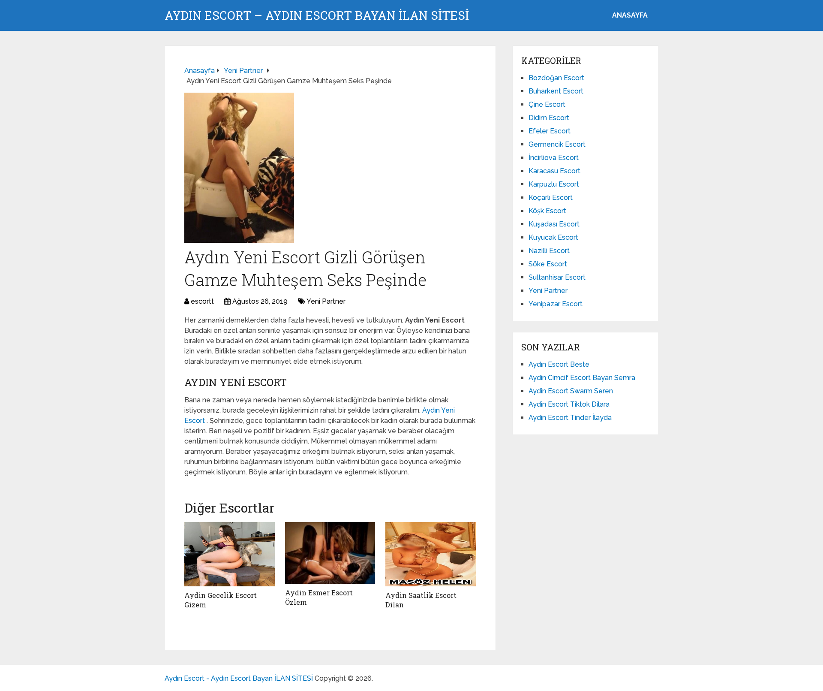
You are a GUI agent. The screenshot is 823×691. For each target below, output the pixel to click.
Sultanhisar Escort (557, 277)
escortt (202, 301)
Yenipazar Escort (556, 304)
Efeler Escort (550, 131)
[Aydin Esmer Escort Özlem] (330, 553)
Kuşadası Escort (554, 224)
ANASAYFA (630, 15)
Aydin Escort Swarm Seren (571, 391)
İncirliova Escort (554, 158)
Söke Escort (548, 264)
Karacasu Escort (554, 171)
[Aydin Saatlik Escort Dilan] (430, 554)
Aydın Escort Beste (559, 364)
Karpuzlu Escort (554, 184)
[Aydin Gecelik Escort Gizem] (229, 554)
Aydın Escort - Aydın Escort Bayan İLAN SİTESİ (239, 678)
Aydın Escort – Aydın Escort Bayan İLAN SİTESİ (317, 15)
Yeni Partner (325, 301)
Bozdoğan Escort (556, 78)
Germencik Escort (557, 144)
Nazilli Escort (549, 251)
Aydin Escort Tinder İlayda (570, 417)
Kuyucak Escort (553, 237)
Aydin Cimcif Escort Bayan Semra (582, 378)
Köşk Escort (547, 211)
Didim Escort (549, 118)
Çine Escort (547, 104)
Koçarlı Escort (551, 197)
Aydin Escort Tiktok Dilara (569, 404)
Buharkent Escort (556, 91)
